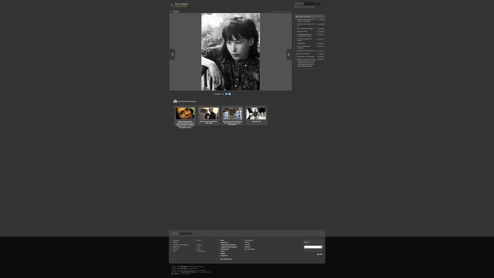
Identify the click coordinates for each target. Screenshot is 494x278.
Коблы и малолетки (303, 53)
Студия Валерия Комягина (188, 272)
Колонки (247, 244)
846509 (321, 43)
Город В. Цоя (256, 121)
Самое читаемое (304, 16)
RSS (174, 251)
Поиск (306, 242)
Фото (198, 247)
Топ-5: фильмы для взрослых (303, 47)
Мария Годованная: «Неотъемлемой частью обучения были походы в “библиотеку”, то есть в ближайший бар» (185, 124)
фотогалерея (309, 7)
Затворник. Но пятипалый (305, 56)
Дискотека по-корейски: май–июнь (208, 122)
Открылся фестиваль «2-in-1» (306, 24)
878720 (321, 39)
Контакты (176, 249)
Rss (320, 254)
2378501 (321, 29)
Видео (199, 249)
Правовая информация (180, 244)
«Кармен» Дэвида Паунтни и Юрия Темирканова (306, 20)
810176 (321, 46)
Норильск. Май (302, 31)
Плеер (199, 240)
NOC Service (175, 273)
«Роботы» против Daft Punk (306, 50)
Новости (199, 244)
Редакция (176, 240)
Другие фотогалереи (187, 101)
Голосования (201, 251)
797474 (321, 51)
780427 (321, 54)
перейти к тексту (181, 6)
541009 (321, 57)
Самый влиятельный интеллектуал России (304, 35)
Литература (298, 7)
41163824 (322, 19)
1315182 (321, 31)
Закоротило (301, 43)
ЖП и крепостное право (305, 28)
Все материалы (250, 249)
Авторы (175, 242)
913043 (321, 34)
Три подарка (181, 4)
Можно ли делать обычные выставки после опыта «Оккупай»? (232, 123)
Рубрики (247, 247)
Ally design (183, 268)
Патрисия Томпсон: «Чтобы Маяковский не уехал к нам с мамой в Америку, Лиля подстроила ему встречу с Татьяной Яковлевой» (306, 63)
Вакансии (176, 247)
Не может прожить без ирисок (304, 39)
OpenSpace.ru (184, 266)
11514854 (322, 24)
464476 (321, 59)
